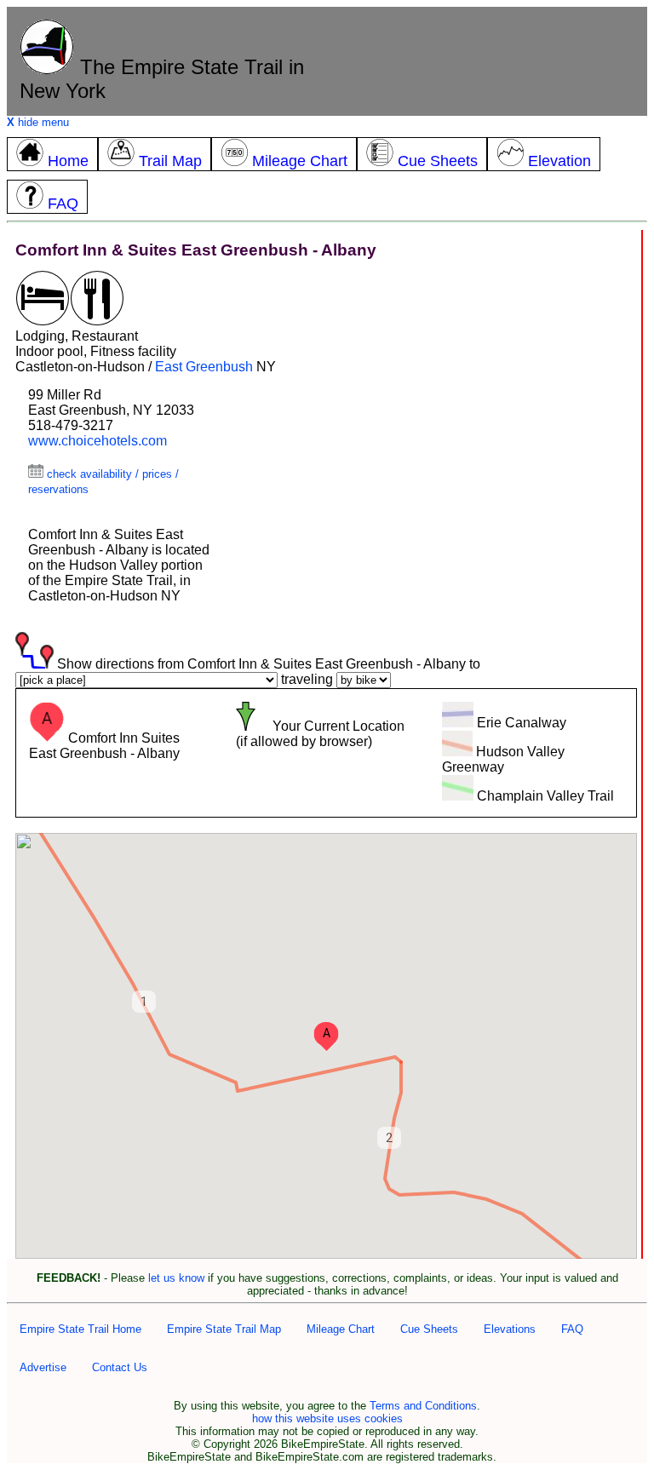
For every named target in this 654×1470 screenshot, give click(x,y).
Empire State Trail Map (224, 1329)
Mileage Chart (341, 1329)
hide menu (38, 122)
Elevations (510, 1329)
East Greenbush (204, 366)
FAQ (572, 1329)
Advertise (43, 1367)
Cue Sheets (429, 1329)
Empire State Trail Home (80, 1329)
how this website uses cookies (327, 1418)
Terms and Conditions (423, 1405)
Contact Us (119, 1367)
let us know (176, 1278)
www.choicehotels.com (97, 441)
